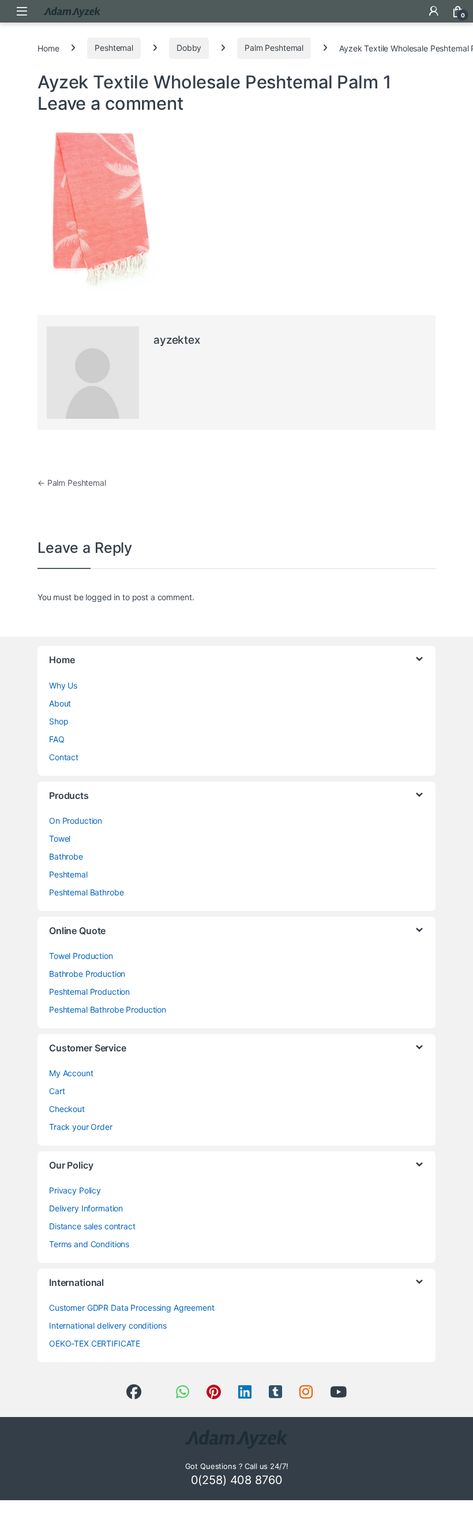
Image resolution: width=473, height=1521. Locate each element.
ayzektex (176, 340)
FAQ (57, 739)
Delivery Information (86, 1208)
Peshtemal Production (89, 991)
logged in (102, 597)
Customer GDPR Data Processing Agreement (132, 1307)
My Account (71, 1073)
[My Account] (433, 11)
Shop (58, 721)
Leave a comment (110, 103)
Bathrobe (66, 856)
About (60, 703)
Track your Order (80, 1127)
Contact (63, 757)
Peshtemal (114, 48)
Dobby (189, 48)
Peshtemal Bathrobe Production (107, 1009)
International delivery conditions (107, 1325)
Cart (57, 1091)
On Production (75, 820)
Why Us (63, 685)
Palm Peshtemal (274, 48)
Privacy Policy (75, 1190)
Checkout (67, 1109)
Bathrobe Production (87, 974)
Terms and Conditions (89, 1244)
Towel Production (81, 956)
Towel (59, 838)
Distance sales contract (92, 1226)
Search (409, 11)
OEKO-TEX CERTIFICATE (94, 1343)
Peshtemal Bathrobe (86, 892)
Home (48, 48)
